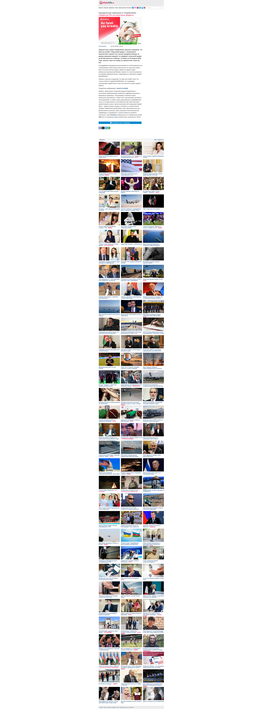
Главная (101, 707)
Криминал (111, 7)
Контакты (129, 7)
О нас (128, 707)
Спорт (116, 7)
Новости (101, 7)
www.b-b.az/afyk (122, 88)
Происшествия (122, 7)
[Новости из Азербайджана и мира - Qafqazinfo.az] (106, 3)
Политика (106, 7)
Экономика (102, 46)
